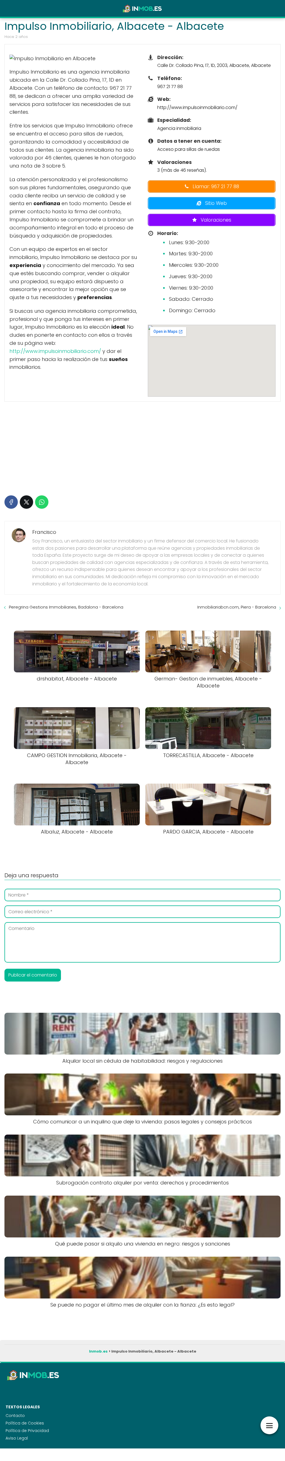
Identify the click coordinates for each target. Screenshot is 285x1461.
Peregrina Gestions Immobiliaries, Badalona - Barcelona (66, 607)
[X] (26, 502)
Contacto (15, 1415)
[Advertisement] (142, 447)
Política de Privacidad (27, 1430)
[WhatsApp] (41, 502)
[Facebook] (11, 502)
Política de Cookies (25, 1423)
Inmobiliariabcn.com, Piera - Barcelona (236, 607)
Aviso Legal (17, 1438)
